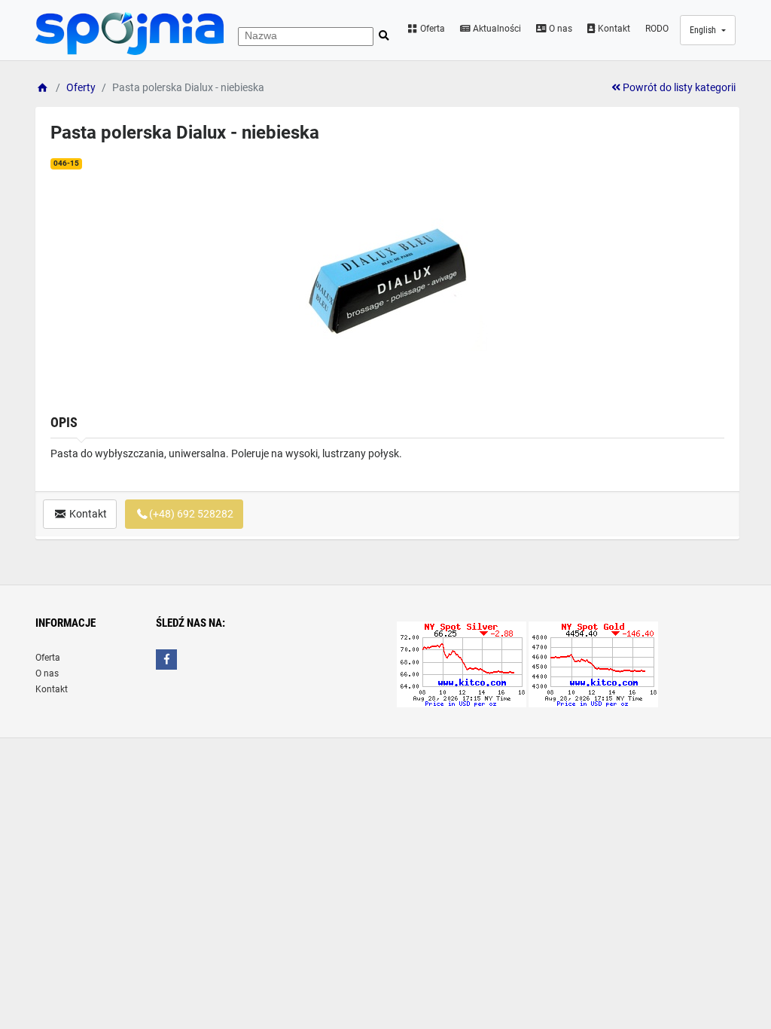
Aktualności (496, 28)
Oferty (81, 87)
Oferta (431, 28)
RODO (657, 28)
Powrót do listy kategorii (678, 87)
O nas (559, 28)
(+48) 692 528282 (191, 514)
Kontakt (613, 28)
